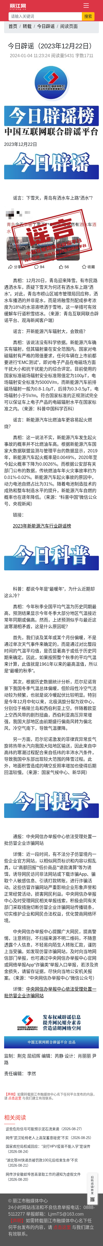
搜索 (88, 16)
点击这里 (14, 1098)
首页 (13, 26)
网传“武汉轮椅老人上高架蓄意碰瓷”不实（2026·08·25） (49, 1138)
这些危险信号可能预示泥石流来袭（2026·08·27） (45, 1129)
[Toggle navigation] (86, 6)
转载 (27, 26)
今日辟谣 (46, 26)
